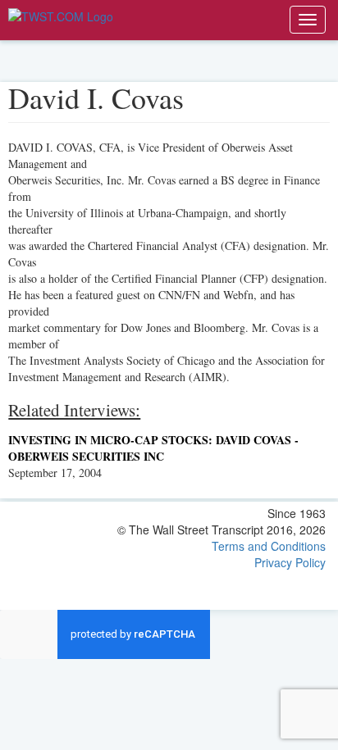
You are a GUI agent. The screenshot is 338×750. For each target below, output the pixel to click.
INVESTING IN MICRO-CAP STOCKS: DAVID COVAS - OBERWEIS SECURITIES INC (153, 448)
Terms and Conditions (269, 546)
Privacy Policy (290, 562)
